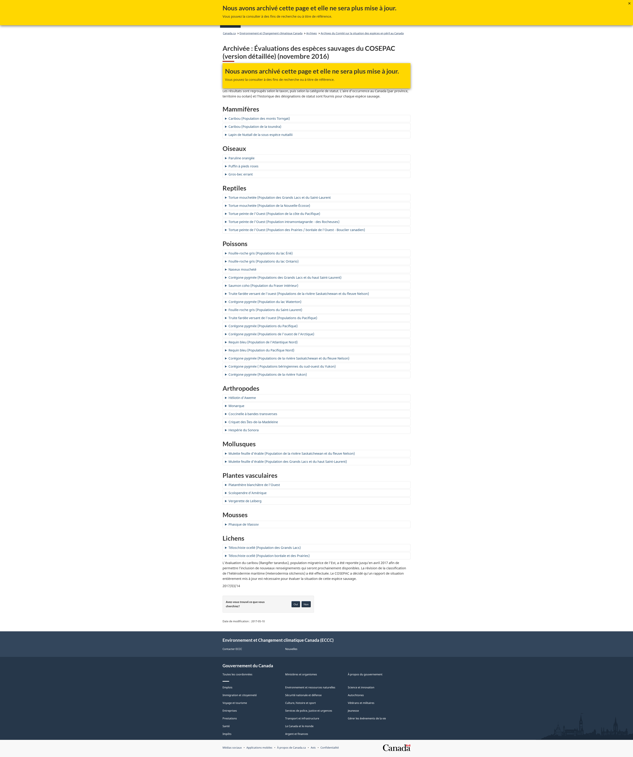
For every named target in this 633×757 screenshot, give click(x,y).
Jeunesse (353, 710)
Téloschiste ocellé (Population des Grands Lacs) (264, 547)
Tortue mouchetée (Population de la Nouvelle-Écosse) (269, 205)
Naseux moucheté (242, 269)
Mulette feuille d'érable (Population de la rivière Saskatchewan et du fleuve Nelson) (291, 453)
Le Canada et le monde (299, 726)
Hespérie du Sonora (243, 430)
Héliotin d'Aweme (242, 397)
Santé (226, 726)
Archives (311, 33)
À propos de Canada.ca (291, 747)
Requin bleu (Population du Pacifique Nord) (261, 350)
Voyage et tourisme (235, 703)
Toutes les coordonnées (237, 674)
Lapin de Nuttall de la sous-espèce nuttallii (260, 134)
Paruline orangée (241, 158)
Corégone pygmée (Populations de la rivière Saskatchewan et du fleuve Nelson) (288, 358)
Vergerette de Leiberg (244, 501)
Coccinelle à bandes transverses (252, 414)
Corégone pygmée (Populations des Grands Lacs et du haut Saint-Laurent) (284, 277)
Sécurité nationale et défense (303, 695)
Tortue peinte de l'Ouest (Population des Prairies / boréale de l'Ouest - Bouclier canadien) (296, 230)
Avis (313, 747)
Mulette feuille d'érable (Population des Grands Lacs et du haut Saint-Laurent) (287, 461)
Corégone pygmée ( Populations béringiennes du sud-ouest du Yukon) (282, 366)
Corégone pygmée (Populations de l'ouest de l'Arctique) (271, 334)
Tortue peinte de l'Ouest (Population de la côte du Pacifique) (274, 213)
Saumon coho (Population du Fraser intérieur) (263, 285)
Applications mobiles (259, 747)
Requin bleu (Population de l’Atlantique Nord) (263, 342)
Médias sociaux (232, 747)
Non (306, 604)
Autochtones (356, 695)
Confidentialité (329, 747)
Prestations (230, 718)
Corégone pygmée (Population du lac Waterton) (264, 302)
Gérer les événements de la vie (367, 718)
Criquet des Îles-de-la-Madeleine (253, 422)
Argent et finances (296, 734)
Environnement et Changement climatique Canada (271, 33)
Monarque (236, 406)
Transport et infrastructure (302, 718)
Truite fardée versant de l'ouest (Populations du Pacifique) (272, 318)
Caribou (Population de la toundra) (254, 126)
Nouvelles (291, 649)
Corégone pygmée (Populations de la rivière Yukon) (267, 374)
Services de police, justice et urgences (308, 710)
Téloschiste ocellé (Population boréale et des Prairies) (269, 555)
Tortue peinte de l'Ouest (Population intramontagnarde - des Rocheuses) (283, 222)
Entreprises (230, 710)
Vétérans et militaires (361, 703)
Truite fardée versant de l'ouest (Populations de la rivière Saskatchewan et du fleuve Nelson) (298, 293)
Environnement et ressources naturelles (310, 687)
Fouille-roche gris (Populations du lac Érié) (260, 253)
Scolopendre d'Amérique (247, 493)
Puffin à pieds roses (243, 166)
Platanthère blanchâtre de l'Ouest (254, 485)
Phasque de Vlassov (243, 524)
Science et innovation (361, 687)
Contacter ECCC (232, 649)
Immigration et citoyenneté (240, 695)
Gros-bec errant (240, 174)
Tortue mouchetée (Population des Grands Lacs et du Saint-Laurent (279, 197)
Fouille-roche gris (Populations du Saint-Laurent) (265, 310)
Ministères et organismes (301, 674)
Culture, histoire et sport (300, 703)
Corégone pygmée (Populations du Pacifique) (263, 326)
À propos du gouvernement (365, 674)
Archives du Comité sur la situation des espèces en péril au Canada (362, 33)
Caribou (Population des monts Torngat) (259, 118)
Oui (296, 604)
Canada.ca (229, 33)
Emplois (227, 687)
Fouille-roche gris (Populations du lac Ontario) (263, 261)
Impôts (227, 734)
